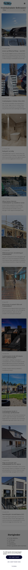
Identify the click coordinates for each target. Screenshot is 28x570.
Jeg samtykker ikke (14, 562)
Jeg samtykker (14, 557)
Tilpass (14, 566)
